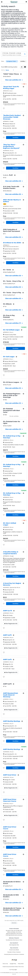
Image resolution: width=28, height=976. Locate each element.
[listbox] (9, 70)
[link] (20, 74)
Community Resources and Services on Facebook (14, 954)
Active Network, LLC (7, 972)
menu (2, 2)
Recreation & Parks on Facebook (14, 952)
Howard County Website (14, 949)
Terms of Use (21, 966)
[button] (21, 67)
